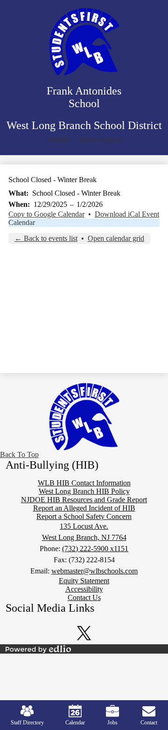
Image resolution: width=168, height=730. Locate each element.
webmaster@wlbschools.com (94, 571)
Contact (148, 722)
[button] (58, 140)
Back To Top (19, 454)
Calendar (21, 222)
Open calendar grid (116, 238)
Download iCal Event (127, 214)
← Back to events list (45, 238)
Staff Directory (27, 722)
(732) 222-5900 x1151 (95, 549)
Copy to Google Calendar (46, 214)
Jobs (112, 722)
